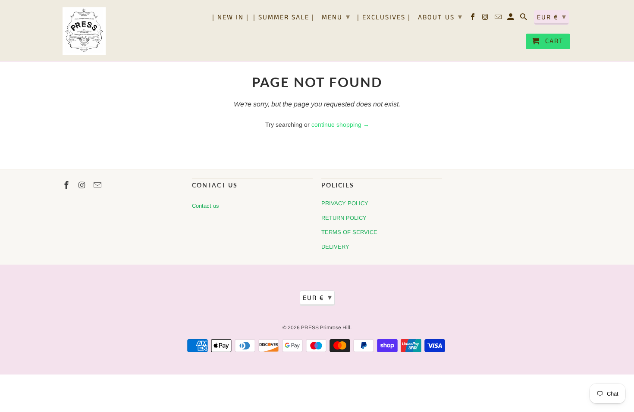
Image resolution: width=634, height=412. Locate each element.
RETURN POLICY (344, 218)
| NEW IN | (230, 18)
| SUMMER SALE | (283, 18)
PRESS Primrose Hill (325, 328)
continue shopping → (340, 124)
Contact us (205, 206)
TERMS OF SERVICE (349, 232)
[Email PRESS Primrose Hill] (499, 19)
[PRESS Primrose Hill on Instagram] (486, 19)
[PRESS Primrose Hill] (84, 30)
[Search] (524, 19)
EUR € (552, 17)
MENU (336, 17)
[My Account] (511, 19)
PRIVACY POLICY (344, 203)
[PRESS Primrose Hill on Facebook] (473, 19)
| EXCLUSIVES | (384, 18)
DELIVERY (335, 246)
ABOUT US (440, 17)
